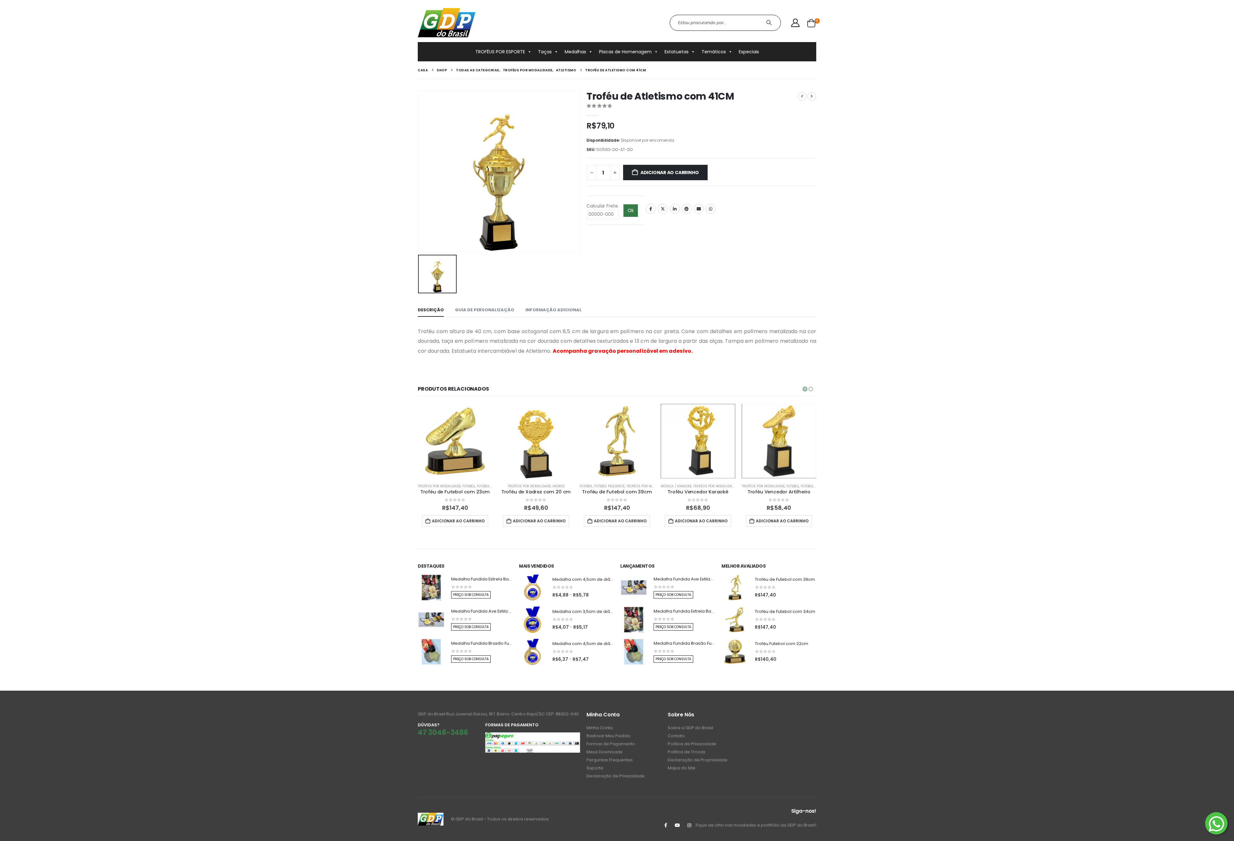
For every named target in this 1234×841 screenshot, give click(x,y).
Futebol (468, 486)
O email (698, 209)
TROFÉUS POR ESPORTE (500, 52)
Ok (631, 210)
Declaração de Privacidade (615, 776)
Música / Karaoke (676, 486)
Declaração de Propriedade (698, 760)
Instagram (689, 825)
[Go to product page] (455, 441)
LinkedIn (675, 209)
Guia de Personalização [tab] (484, 310)
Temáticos (714, 52)
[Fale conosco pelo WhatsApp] (1216, 823)
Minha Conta (599, 728)
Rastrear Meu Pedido (608, 736)
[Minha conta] (795, 23)
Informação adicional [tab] (553, 310)
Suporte (594, 768)
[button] (805, 389)
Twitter (662, 209)
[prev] (802, 96)
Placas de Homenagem (625, 52)
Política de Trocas (686, 752)
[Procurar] (770, 23)
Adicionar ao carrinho (669, 172)
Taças (545, 52)
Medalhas (575, 52)
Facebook (651, 209)
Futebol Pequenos (492, 486)
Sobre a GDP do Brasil (690, 728)
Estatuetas (677, 52)
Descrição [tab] (431, 310)
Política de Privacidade (692, 744)
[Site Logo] (447, 22)
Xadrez (558, 486)
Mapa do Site (681, 768)
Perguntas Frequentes (609, 760)
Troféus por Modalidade (439, 486)
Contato (676, 736)
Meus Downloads (604, 752)
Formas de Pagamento (610, 744)
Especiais (749, 52)
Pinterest (687, 209)
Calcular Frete (602, 206)
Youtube (677, 825)
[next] (811, 96)
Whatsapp (710, 209)
